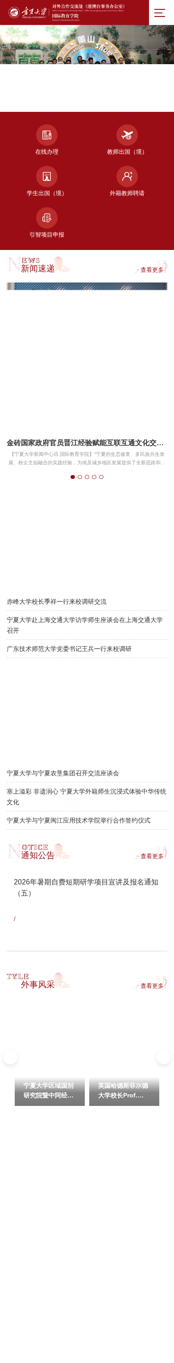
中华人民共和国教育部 (31, 1159)
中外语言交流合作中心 (31, 1177)
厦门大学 (16, 1250)
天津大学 (103, 1250)
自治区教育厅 (21, 1196)
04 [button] (100, 99)
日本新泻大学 (21, 1214)
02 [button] (63, 99)
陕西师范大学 (108, 1269)
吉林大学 (16, 1287)
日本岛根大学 (108, 1214)
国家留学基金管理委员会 (120, 1159)
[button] (142, 99)
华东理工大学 (21, 1269)
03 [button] (82, 99)
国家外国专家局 (110, 1177)
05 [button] (118, 99)
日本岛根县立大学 (26, 1232)
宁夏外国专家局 (110, 1196)
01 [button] (43, 99)
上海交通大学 (108, 1232)
